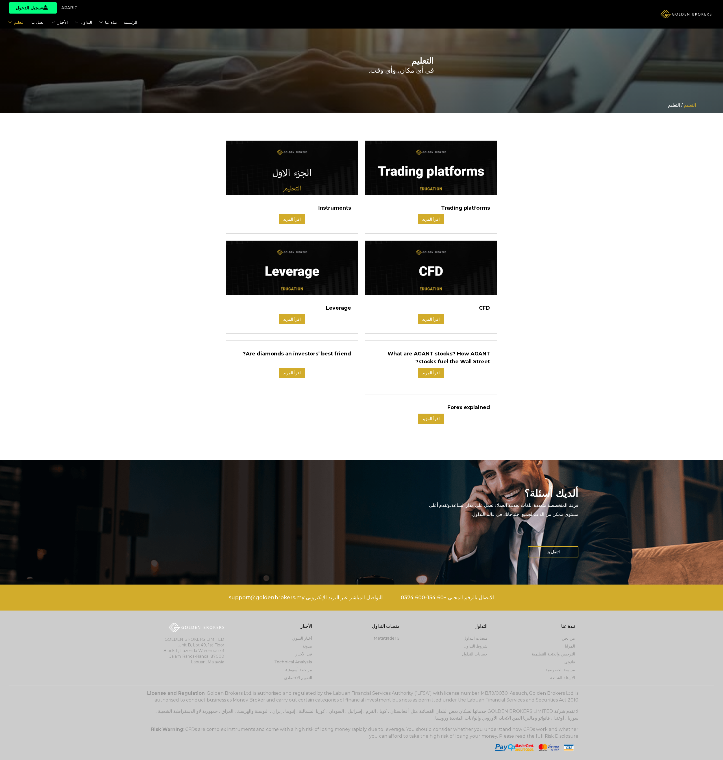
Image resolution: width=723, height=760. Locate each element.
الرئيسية (130, 22)
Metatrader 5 (387, 638)
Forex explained (468, 407)
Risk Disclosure (561, 736)
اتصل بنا (38, 22)
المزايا (570, 646)
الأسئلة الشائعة (562, 677)
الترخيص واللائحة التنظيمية (553, 654)
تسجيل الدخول (29, 7)
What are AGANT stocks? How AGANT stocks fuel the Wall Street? (438, 358)
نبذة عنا (111, 22)
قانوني (569, 662)
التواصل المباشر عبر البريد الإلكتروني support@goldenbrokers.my (306, 597)
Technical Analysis (293, 662)
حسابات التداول (474, 654)
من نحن (568, 638)
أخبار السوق (302, 638)
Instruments (334, 208)
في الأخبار (303, 654)
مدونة (307, 646)
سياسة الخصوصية (560, 669)
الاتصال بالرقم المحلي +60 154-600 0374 (447, 597)
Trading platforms (465, 208)
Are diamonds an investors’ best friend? (297, 354)
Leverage (338, 308)
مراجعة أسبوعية (298, 669)
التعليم (19, 22)
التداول (86, 22)
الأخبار (63, 22)
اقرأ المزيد (431, 219)
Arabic (69, 7)
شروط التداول (475, 646)
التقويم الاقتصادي (298, 677)
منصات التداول (475, 638)
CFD (484, 308)
